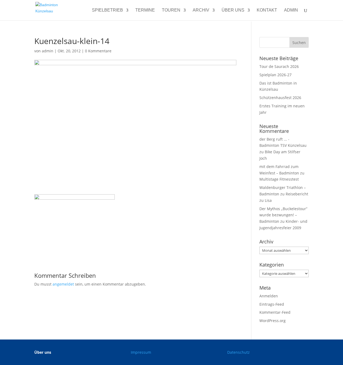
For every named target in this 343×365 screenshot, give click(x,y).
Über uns (233, 10)
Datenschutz (238, 352)
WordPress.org (272, 320)
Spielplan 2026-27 (275, 74)
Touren (171, 10)
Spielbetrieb (107, 10)
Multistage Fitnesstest (279, 179)
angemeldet (63, 284)
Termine (145, 10)
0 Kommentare (98, 50)
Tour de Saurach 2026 (279, 66)
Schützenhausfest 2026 (280, 97)
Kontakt (267, 10)
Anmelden (268, 295)
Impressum (141, 352)
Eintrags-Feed (271, 304)
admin (291, 10)
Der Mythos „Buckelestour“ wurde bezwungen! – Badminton (283, 215)
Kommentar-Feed (274, 312)
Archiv (201, 10)
